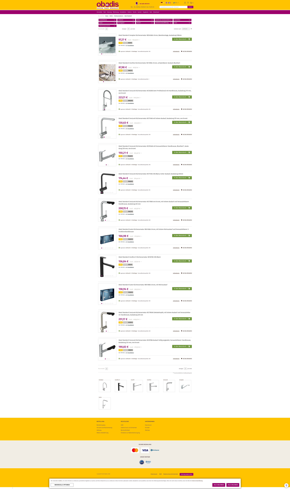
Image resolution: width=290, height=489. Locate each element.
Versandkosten (130, 45)
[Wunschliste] (188, 3)
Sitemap (147, 430)
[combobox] (173, 7)
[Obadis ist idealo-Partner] (141, 462)
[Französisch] (169, 2)
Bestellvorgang (101, 425)
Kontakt (147, 427)
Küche (111, 16)
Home (106, 16)
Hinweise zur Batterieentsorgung (130, 433)
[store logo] (108, 5)
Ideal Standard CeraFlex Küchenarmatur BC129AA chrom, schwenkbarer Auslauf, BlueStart (149, 63)
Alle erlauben (233, 485)
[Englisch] (166, 2)
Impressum (148, 425)
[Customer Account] (185, 3)
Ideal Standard (128, 16)
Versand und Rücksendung (104, 427)
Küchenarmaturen (118, 16)
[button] (176, 3)
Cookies (60, 481)
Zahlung (99, 430)
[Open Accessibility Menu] (286, 485)
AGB (122, 425)
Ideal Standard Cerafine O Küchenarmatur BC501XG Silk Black (140, 257)
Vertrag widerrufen (186, 474)
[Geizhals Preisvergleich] (148, 462)
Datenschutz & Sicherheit (170, 474)
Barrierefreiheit (125, 430)
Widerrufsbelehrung (102, 433)
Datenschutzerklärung (197, 481)
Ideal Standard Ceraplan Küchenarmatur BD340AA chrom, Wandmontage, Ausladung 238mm (150, 35)
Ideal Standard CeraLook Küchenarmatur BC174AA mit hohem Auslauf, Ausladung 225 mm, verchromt (153, 118)
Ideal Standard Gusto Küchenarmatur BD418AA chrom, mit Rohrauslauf (143, 285)
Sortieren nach (177, 29)
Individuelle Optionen (62, 485)
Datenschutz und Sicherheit (129, 427)
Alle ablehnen (219, 485)
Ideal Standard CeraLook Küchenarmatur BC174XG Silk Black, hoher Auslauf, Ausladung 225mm (151, 174)
